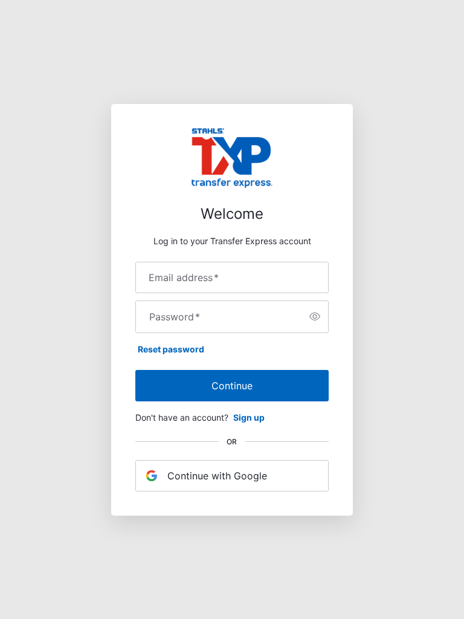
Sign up (249, 417)
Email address (184, 277)
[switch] (314, 316)
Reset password (171, 349)
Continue (232, 386)
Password (174, 316)
